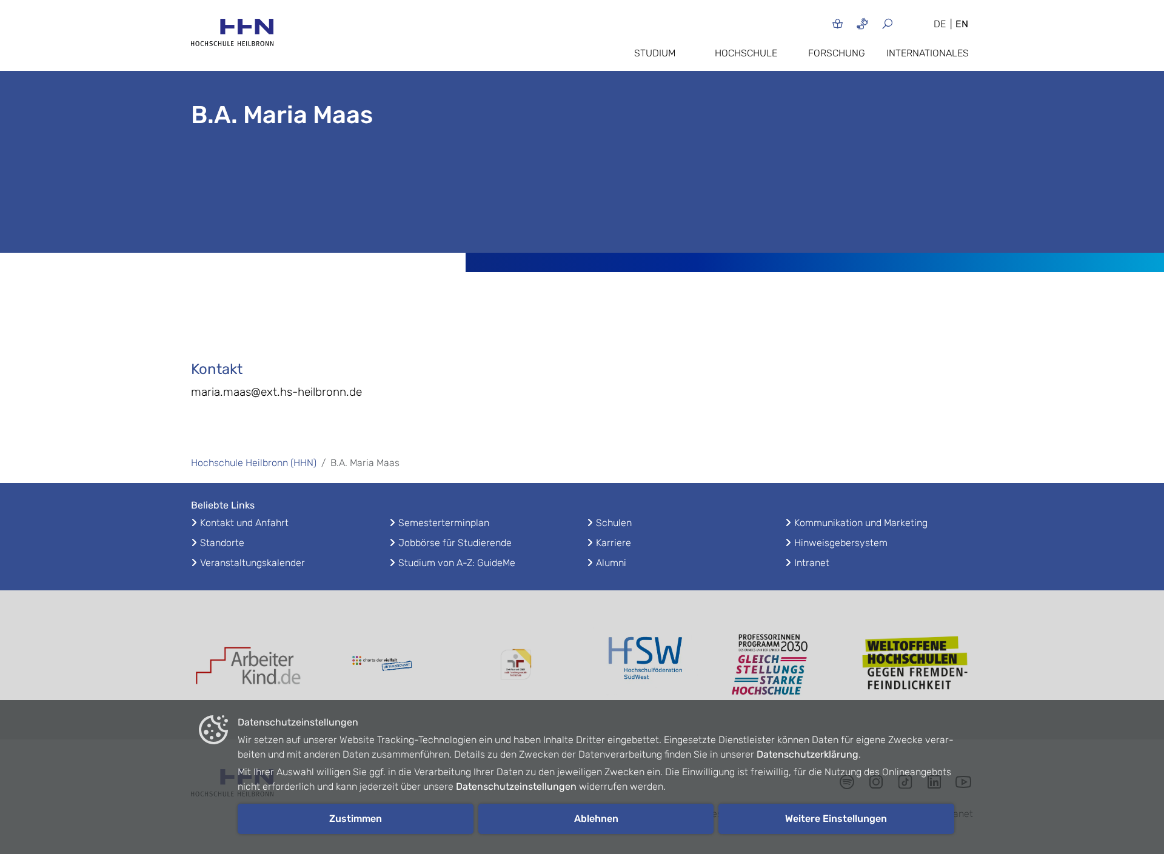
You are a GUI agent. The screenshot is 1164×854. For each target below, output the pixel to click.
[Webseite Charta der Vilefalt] (382, 665)
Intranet (811, 563)
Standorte (222, 543)
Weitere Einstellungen (836, 818)
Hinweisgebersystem (841, 543)
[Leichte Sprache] (837, 23)
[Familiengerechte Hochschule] (515, 664)
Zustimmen (355, 818)
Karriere (613, 543)
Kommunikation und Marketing (861, 523)
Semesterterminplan (443, 523)
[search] (902, 23)
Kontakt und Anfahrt (244, 523)
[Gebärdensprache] (862, 23)
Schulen (614, 523)
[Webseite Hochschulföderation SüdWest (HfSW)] (648, 664)
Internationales (927, 53)
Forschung (836, 53)
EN (961, 24)
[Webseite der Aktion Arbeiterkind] (248, 664)
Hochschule (746, 53)
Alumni (611, 563)
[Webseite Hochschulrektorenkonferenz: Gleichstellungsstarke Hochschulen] (915, 664)
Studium (654, 53)
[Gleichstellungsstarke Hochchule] (782, 665)
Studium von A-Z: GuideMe (456, 563)
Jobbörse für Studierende (455, 543)
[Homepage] (232, 36)
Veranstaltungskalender (252, 563)
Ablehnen (596, 818)
